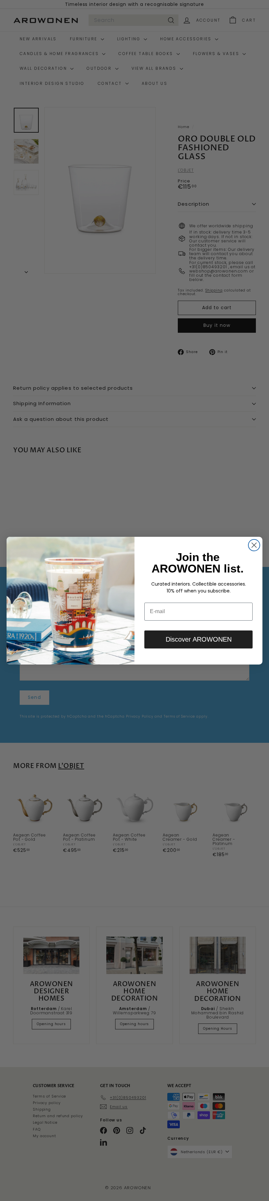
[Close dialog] (254, 545)
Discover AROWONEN (199, 639)
